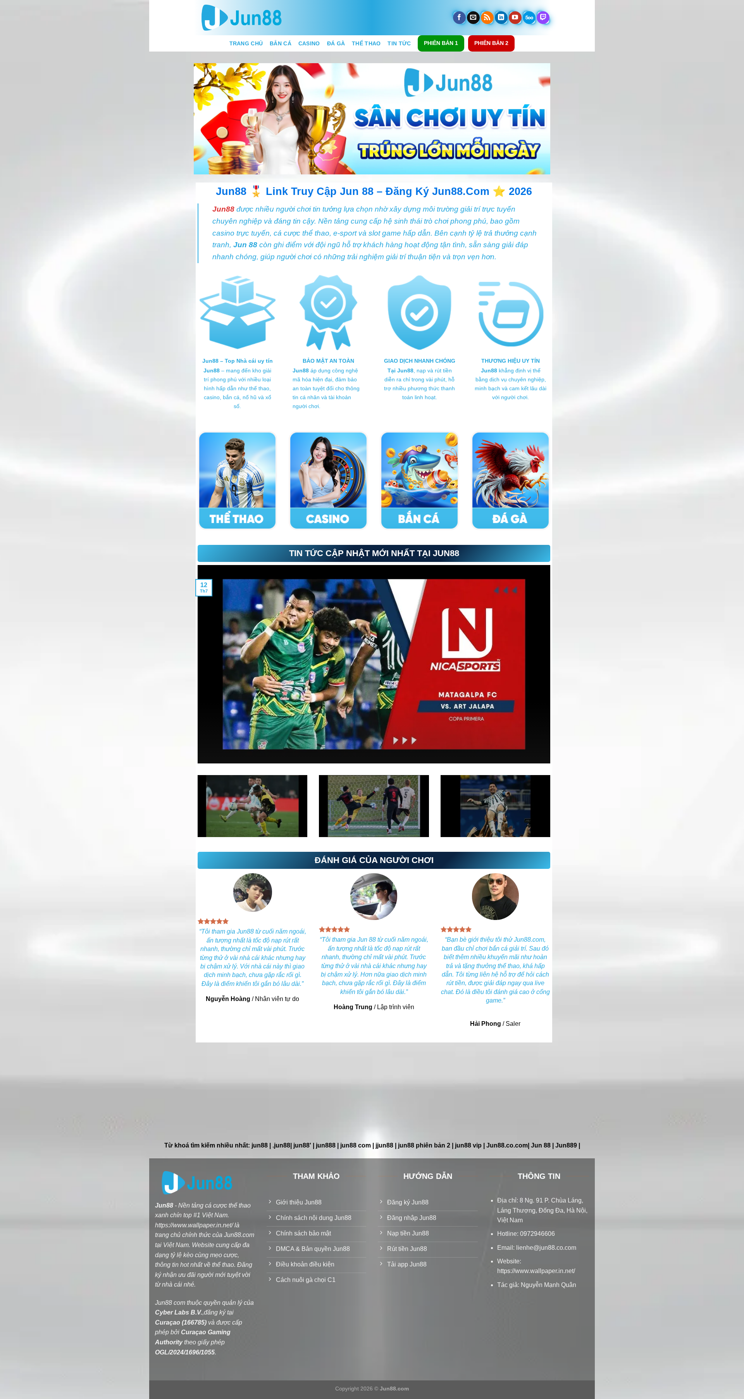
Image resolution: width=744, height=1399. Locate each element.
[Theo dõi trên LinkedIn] (501, 17)
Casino (309, 43)
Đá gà (336, 43)
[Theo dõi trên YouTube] (515, 17)
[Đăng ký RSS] (487, 17)
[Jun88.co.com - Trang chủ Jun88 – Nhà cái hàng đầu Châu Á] (241, 18)
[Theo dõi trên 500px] (529, 17)
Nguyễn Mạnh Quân (548, 1285)
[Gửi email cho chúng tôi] (473, 17)
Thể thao (366, 43)
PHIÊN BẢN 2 (491, 43)
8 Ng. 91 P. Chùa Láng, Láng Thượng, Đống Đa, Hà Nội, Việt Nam (542, 1210)
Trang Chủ (246, 43)
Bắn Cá (280, 43)
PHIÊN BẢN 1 (441, 43)
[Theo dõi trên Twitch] (543, 17)
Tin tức (399, 43)
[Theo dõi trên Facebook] (459, 17)
